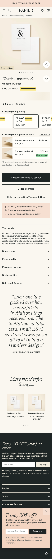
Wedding (12, 15)
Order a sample (26, 189)
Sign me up (38, 531)
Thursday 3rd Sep (36, 197)
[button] (46, 511)
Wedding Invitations (24, 15)
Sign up (42, 464)
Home (4, 15)
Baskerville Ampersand (18, 413)
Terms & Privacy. (18, 540)
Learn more (45, 134)
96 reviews (20, 104)
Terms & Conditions (34, 470)
